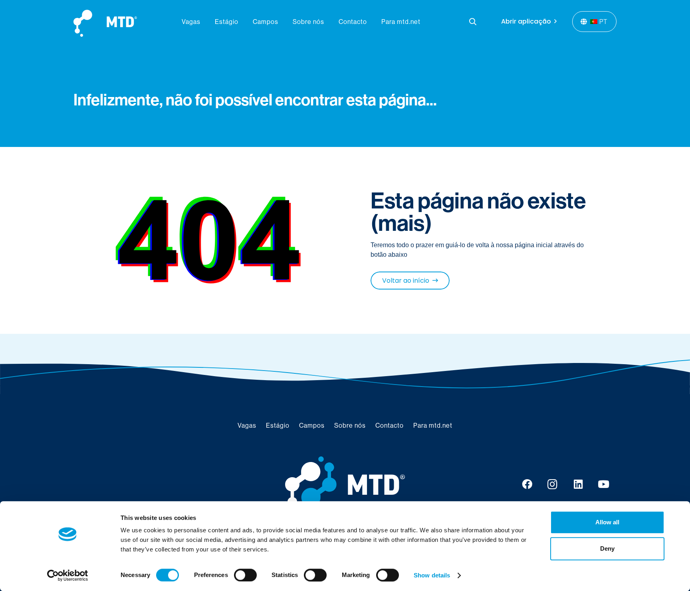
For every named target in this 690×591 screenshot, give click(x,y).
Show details (432, 575)
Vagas (247, 425)
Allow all (607, 522)
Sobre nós (350, 425)
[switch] (245, 575)
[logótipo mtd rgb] (105, 22)
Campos (312, 425)
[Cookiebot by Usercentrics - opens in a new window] (68, 575)
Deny (607, 548)
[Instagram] (552, 484)
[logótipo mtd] (345, 484)
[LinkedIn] (578, 484)
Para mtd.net (432, 425)
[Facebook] (527, 484)
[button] (473, 21)
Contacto (389, 425)
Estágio (277, 425)
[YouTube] (604, 484)
